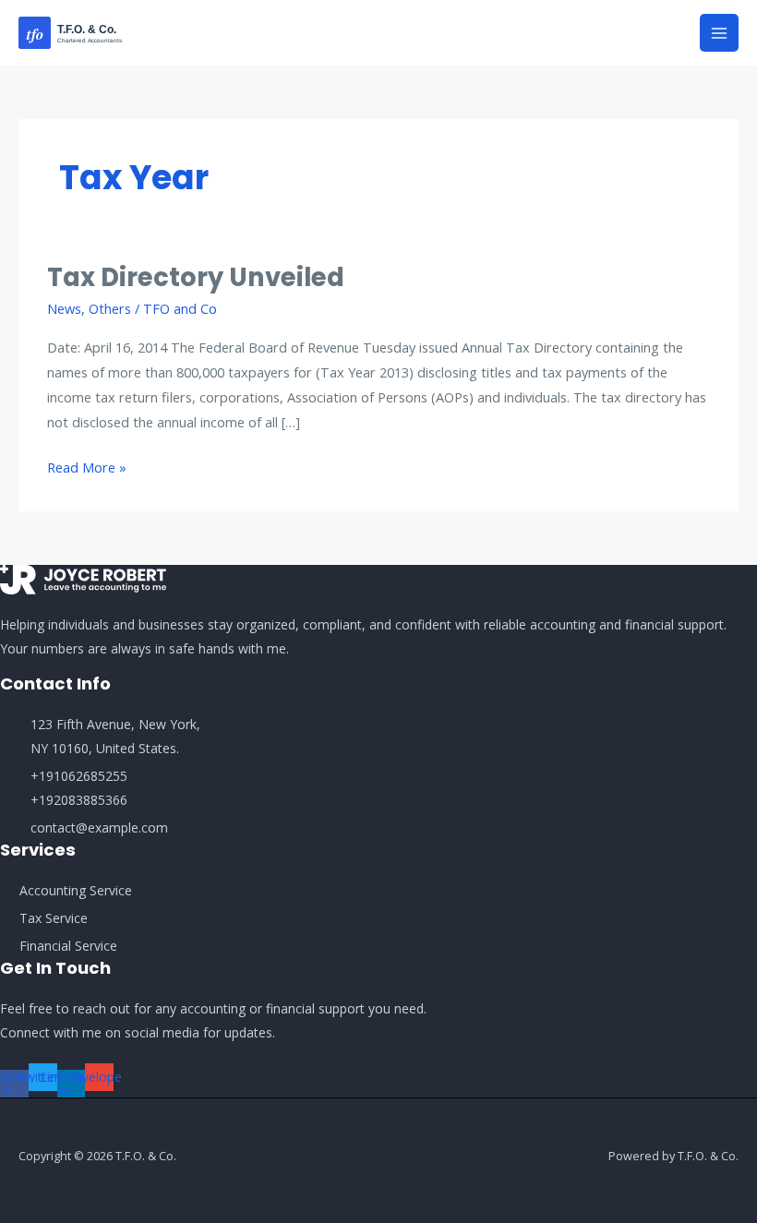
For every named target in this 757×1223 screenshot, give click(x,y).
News (64, 308)
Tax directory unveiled (195, 277)
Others (110, 308)
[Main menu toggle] (719, 33)
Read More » (86, 465)
